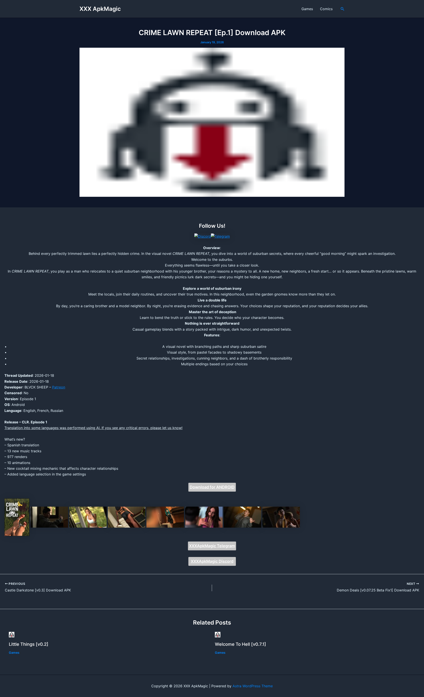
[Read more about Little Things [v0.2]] (11, 634)
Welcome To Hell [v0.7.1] (240, 644)
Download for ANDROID (212, 487)
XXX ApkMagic (100, 8)
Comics (326, 9)
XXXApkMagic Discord (212, 561)
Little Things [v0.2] (28, 644)
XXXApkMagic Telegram (212, 546)
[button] (342, 9)
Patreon (58, 387)
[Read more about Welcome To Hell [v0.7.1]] (217, 634)
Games (307, 9)
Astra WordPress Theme (253, 686)
